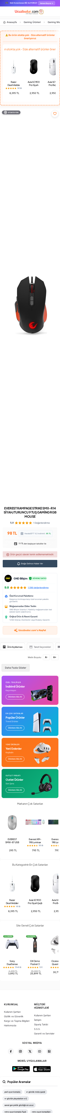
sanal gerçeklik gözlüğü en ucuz (19, 1105)
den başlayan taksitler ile (32, 543)
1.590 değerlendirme (38, 587)
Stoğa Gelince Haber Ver (31, 563)
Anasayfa (12, 22)
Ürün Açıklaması (15, 647)
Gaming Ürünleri (32, 22)
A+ (54, 657)
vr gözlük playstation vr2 (15, 1098)
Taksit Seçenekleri (42, 647)
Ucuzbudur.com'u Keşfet (32, 630)
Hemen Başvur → (46, 3)
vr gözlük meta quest (35, 1092)
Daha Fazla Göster (15, 667)
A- (46, 657)
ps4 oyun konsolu (12, 1092)
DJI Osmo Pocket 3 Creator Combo (35, 965)
